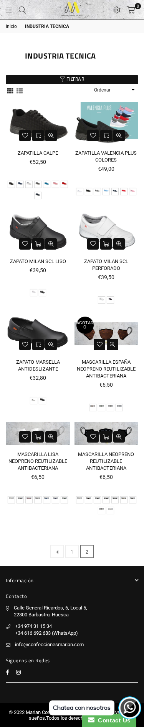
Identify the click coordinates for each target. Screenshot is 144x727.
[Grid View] (10, 90)
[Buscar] (22, 10)
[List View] (19, 90)
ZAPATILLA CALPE (38, 153)
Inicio (11, 26)
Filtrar (74, 79)
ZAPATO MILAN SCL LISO (38, 261)
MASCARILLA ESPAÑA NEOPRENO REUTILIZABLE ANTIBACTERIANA (106, 369)
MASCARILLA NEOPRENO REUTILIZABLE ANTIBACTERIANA (106, 461)
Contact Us (112, 720)
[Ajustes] (117, 10)
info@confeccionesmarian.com (49, 644)
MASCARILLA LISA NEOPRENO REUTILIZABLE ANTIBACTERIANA (37, 461)
